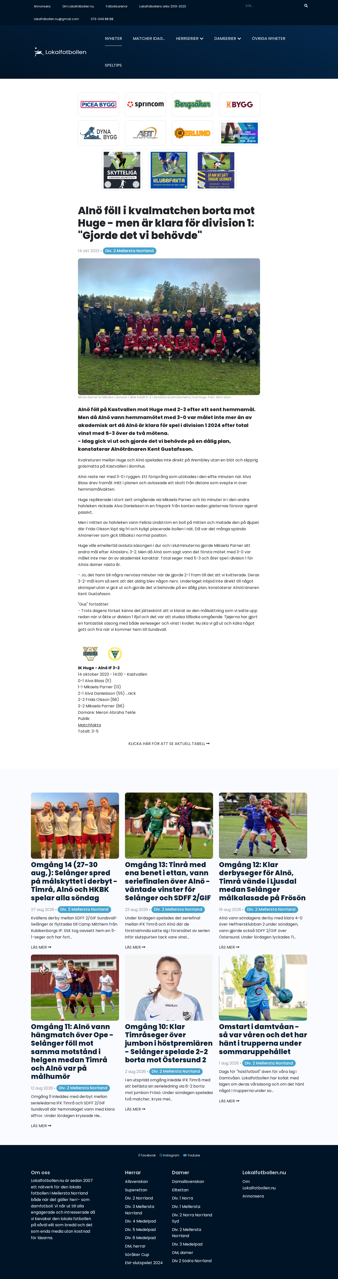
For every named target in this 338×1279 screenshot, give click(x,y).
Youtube (193, 1155)
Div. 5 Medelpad (140, 1229)
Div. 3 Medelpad (187, 1244)
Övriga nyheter (268, 38)
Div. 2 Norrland (139, 1198)
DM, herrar (135, 1246)
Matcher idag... (149, 38)
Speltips (113, 65)
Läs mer (39, 947)
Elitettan (180, 1190)
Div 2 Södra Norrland (192, 1261)
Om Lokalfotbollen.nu (78, 6)
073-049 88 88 (102, 19)
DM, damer (182, 1252)
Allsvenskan (136, 1181)
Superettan (136, 1190)
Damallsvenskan (188, 1181)
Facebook (148, 1155)
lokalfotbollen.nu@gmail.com (56, 19)
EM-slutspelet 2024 (144, 1263)
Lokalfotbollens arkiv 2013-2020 (162, 6)
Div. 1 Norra (182, 1198)
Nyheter (113, 38)
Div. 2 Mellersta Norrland (129, 251)
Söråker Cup (137, 1254)
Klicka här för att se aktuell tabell (167, 743)
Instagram (170, 1155)
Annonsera (42, 6)
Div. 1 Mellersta (186, 1206)
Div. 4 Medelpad (140, 1221)
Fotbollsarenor (116, 6)
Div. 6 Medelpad (140, 1238)
